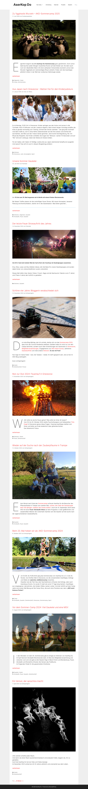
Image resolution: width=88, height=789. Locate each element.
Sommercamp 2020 (66, 342)
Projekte (63, 4)
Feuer (21, 216)
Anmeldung (48, 4)
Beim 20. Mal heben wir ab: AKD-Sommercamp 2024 (37, 531)
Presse (24, 367)
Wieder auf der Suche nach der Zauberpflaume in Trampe (39, 445)
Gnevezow (17, 154)
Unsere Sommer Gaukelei (24, 161)
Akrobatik (16, 216)
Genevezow (71, 346)
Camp (21, 80)
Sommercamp (22, 82)
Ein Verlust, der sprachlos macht (27, 681)
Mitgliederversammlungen (30, 348)
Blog (76, 4)
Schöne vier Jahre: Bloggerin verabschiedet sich (35, 290)
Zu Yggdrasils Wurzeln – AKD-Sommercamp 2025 (36, 13)
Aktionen (16, 152)
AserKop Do (22, 4)
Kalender (56, 4)
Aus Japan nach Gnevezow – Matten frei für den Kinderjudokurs (42, 89)
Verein (15, 365)
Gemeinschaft (18, 367)
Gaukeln (70, 4)
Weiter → (20, 781)
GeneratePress (52, 786)
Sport (33, 154)
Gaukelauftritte (26, 350)
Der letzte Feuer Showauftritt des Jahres (31, 223)
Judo (21, 154)
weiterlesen (16, 76)
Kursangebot (27, 154)
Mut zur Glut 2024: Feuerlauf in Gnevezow (32, 374)
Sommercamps (43, 503)
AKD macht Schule (58, 348)
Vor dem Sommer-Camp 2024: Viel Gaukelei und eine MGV (40, 607)
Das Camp (39, 4)
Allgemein (16, 80)
